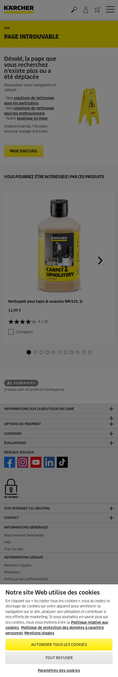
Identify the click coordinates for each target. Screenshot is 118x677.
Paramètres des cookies (59, 670)
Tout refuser (59, 658)
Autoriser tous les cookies (59, 644)
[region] (59, 630)
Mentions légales (39, 633)
